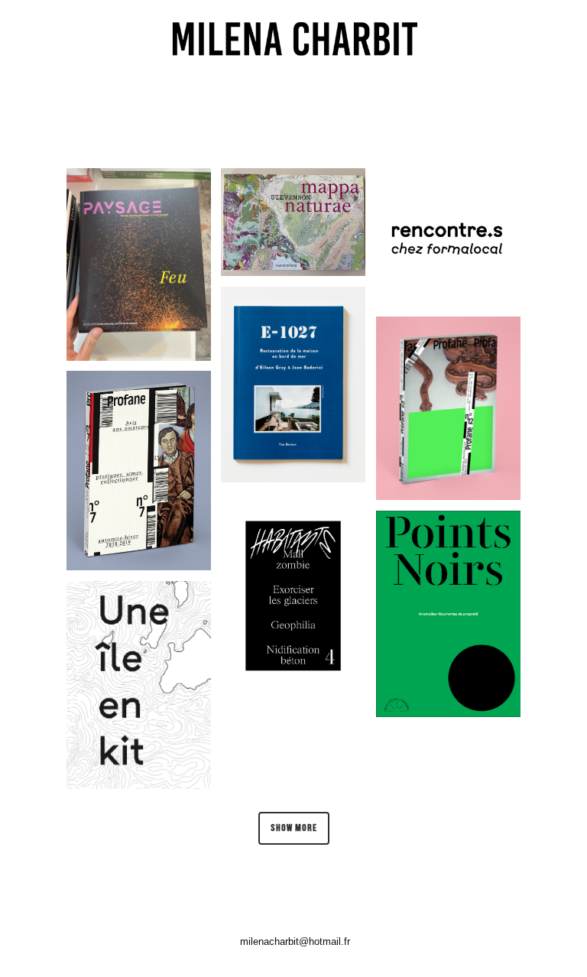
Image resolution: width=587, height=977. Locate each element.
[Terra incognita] (138, 264)
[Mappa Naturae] (293, 222)
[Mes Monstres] (138, 470)
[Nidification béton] (293, 594)
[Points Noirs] (448, 614)
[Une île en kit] (138, 685)
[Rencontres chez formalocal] (448, 237)
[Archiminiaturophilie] (448, 408)
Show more (294, 828)
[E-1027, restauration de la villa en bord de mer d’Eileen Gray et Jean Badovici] (293, 384)
